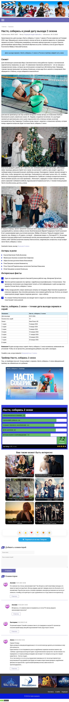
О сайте (57, 691)
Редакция (65, 691)
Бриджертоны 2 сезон (29, 353)
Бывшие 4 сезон (23, 246)
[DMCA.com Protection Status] (4, 701)
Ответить (14, 596)
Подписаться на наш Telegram (36, 539)
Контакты (51, 691)
